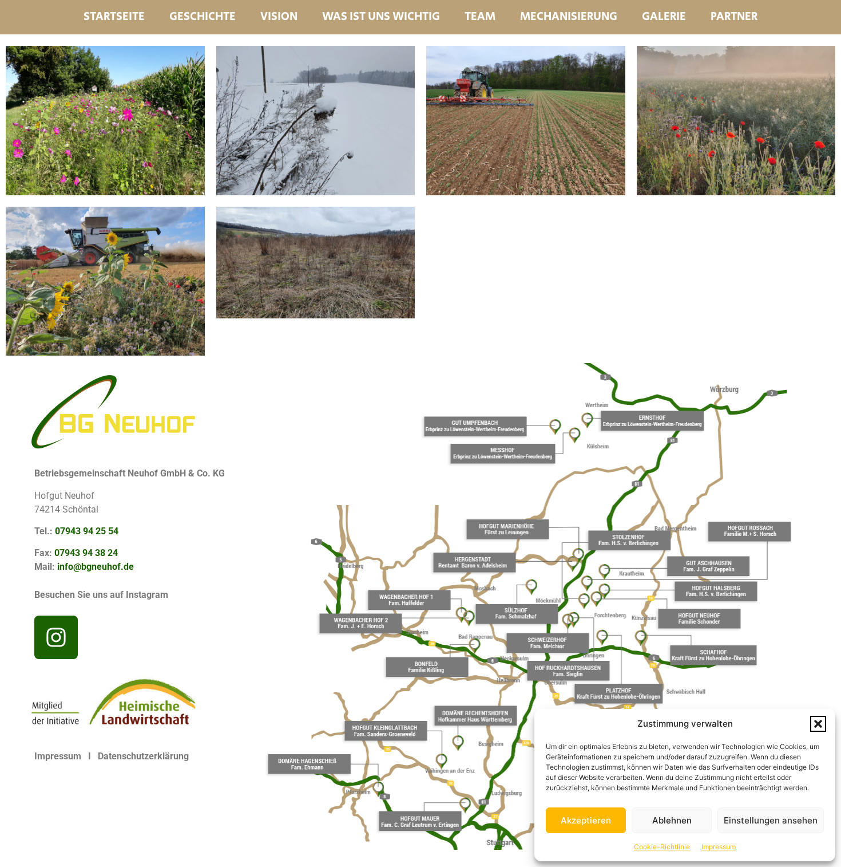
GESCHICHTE (202, 17)
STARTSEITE (114, 17)
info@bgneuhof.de (95, 566)
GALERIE (664, 17)
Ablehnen (672, 820)
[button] (818, 724)
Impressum (718, 846)
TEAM (480, 17)
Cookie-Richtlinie (662, 846)
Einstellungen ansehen (771, 820)
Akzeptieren (586, 820)
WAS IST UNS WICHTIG (381, 17)
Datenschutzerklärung (143, 756)
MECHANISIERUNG (568, 17)
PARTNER (734, 17)
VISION (278, 17)
